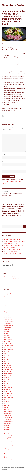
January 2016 (7, 462)
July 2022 (6, 305)
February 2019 (8, 387)
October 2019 (7, 371)
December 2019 (8, 367)
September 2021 (8, 325)
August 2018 (7, 399)
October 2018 (7, 395)
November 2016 (8, 442)
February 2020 (8, 363)
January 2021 (7, 341)
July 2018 (6, 401)
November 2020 (8, 345)
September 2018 (8, 397)
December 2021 (8, 319)
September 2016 (8, 446)
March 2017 (7, 433)
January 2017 (7, 438)
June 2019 (6, 379)
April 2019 (6, 383)
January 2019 (7, 389)
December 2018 (8, 391)
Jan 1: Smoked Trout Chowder (12, 239)
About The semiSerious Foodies (13, 277)
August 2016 (7, 448)
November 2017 (8, 417)
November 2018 (8, 393)
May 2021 (6, 333)
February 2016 (8, 460)
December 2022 (8, 295)
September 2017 (8, 421)
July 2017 (6, 425)
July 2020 (6, 353)
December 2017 (8, 415)
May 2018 (6, 405)
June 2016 (6, 452)
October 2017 (7, 419)
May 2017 (6, 429)
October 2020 (7, 347)
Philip (5, 116)
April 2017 (6, 431)
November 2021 (8, 321)
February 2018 (8, 411)
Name (4, 154)
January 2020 (7, 365)
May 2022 (6, 309)
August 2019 (7, 375)
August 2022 (7, 303)
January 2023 (7, 293)
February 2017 (8, 435)
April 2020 (6, 359)
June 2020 (6, 355)
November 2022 (8, 297)
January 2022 (7, 317)
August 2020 (7, 351)
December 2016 (8, 440)
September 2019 (8, 373)
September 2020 (8, 349)
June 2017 (6, 427)
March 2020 (7, 361)
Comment (5, 133)
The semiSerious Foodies (13, 5)
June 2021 (6, 331)
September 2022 (8, 301)
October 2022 (7, 299)
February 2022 (8, 315)
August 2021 (7, 327)
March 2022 (7, 313)
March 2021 (7, 337)
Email (4, 161)
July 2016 (6, 450)
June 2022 (6, 307)
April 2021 (6, 335)
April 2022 (6, 311)
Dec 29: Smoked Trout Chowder (13, 249)
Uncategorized (20, 116)
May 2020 (6, 357)
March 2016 (7, 458)
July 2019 (6, 377)
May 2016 (6, 454)
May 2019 (6, 381)
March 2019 (7, 385)
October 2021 (7, 323)
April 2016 (6, 456)
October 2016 (7, 444)
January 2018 (7, 413)
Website (4, 168)
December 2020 (8, 343)
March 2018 (7, 409)
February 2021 (8, 339)
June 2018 (6, 403)
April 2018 (6, 407)
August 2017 (7, 423)
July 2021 (6, 329)
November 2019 (8, 369)
